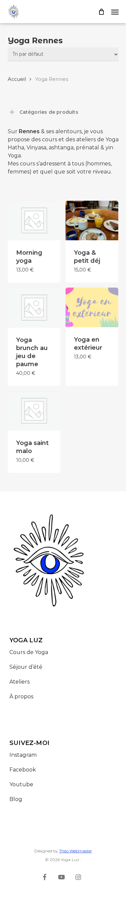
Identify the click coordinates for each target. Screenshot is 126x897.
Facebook (22, 769)
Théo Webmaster (75, 850)
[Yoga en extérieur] (92, 307)
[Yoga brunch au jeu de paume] (34, 307)
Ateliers (19, 682)
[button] (115, 11)
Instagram (23, 755)
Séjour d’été (25, 667)
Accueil (17, 79)
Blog (15, 799)
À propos (21, 696)
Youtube (21, 784)
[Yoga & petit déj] (92, 220)
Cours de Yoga (28, 652)
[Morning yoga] (34, 220)
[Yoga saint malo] (34, 411)
